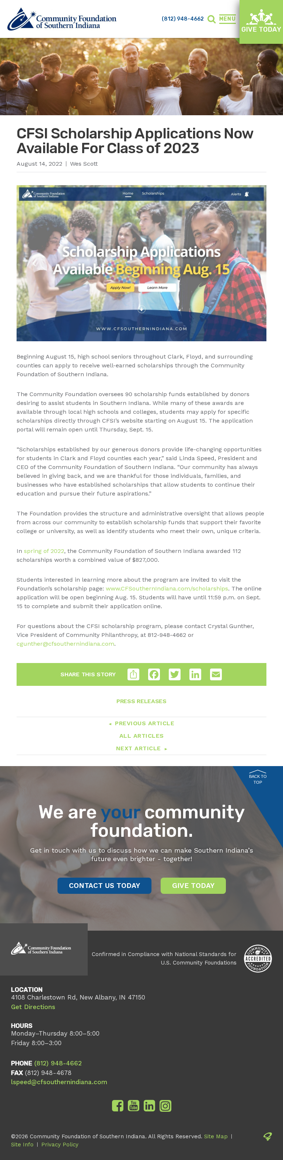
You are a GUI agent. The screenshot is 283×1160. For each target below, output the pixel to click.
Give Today (261, 29)
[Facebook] (117, 1106)
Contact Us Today (104, 885)
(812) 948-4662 (183, 19)
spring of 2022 (44, 550)
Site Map (216, 1136)
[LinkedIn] (149, 1106)
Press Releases (141, 701)
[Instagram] (165, 1106)
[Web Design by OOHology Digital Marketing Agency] (267, 1140)
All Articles (141, 735)
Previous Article (144, 723)
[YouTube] (133, 1106)
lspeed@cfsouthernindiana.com (59, 1082)
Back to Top (258, 779)
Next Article (138, 748)
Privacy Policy (59, 1144)
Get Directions (33, 1007)
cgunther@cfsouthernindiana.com (65, 643)
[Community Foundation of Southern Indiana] (61, 19)
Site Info (22, 1144)
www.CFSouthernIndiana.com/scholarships (167, 588)
